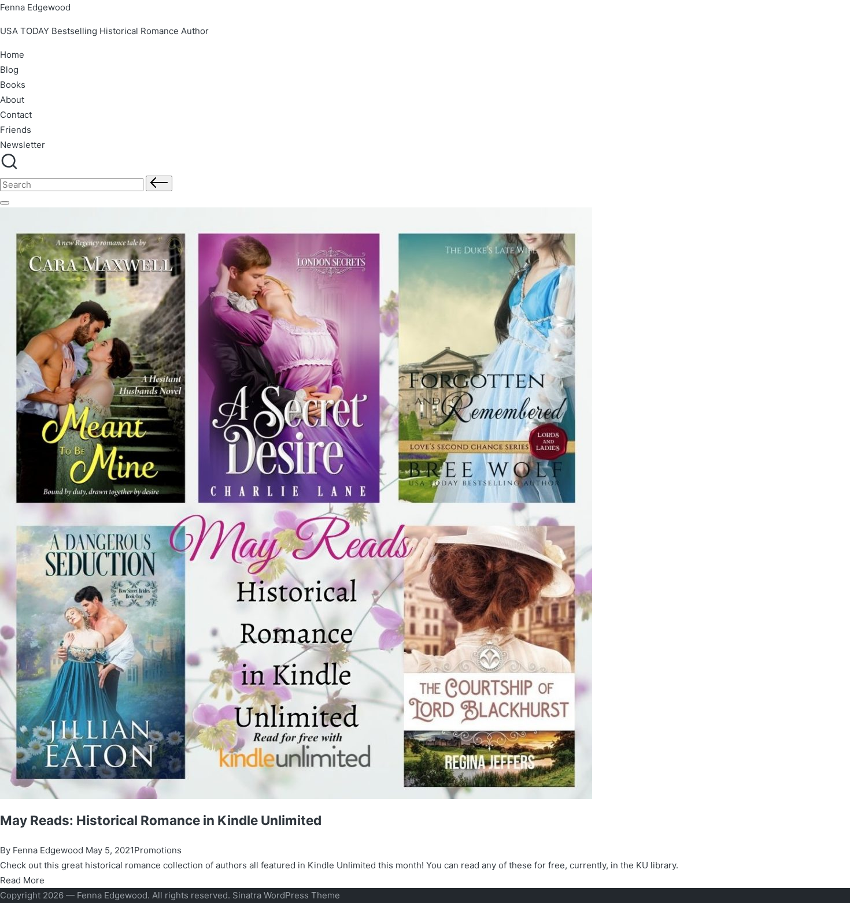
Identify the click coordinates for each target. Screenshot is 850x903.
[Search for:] (73, 184)
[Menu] (4, 203)
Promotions (158, 850)
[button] (159, 183)
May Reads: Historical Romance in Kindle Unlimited (160, 820)
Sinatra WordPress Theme (286, 895)
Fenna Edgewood (35, 7)
